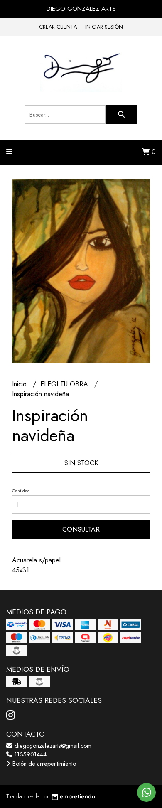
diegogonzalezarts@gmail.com (52, 746)
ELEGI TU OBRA (65, 384)
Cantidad (21, 490)
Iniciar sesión (104, 27)
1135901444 (30, 754)
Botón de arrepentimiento (43, 763)
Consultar (81, 529)
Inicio (20, 384)
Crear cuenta (58, 27)
